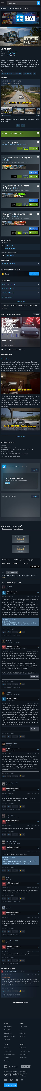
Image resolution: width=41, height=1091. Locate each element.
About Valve (23, 1026)
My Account (23, 1057)
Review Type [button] (5, 560)
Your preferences (18, 529)
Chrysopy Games (12, 52)
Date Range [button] (5, 563)
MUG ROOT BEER (11, 743)
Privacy (6, 1048)
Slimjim (8, 640)
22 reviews (9, 588)
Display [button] (25, 563)
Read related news (7, 293)
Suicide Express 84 (12, 783)
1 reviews (16, 817)
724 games (9, 694)
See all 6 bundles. (6, 240)
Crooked (8, 692)
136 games (9, 817)
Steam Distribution (9, 1036)
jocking (8, 907)
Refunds (6, 1061)
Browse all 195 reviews (20, 1002)
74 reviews (8, 785)
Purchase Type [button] (18, 560)
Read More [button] (34, 677)
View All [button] (36, 314)
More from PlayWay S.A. (18, 467)
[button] (4, 8)
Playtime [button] (15, 563)
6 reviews (8, 745)
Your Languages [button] (11, 572)
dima (7, 877)
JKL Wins (9, 586)
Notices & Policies (9, 1054)
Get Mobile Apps (11, 1085)
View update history (7, 288)
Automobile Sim (7, 74)
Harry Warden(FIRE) (12, 941)
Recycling (22, 1036)
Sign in (3, 119)
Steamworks (7, 1033)
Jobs (21, 1030)
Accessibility (7, 1051)
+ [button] (34, 74)
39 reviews (9, 909)
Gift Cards (7, 1039)
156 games (9, 843)
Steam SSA (7, 1030)
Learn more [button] (34, 274)
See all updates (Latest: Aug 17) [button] (14, 349)
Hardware (22, 1033)
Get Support (23, 1054)
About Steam (8, 1026)
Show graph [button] (34, 566)
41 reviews (17, 694)
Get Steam (23, 1048)
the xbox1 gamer (11, 841)
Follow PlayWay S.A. (14, 478)
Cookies (6, 1057)
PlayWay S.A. (11, 54)
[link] (23, 148)
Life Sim (18, 74)
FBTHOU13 (9, 815)
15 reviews (17, 642)
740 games (9, 642)
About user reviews (7, 529)
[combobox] (22, 3)
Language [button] (30, 560)
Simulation (27, 74)
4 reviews (8, 879)
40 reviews (17, 843)
